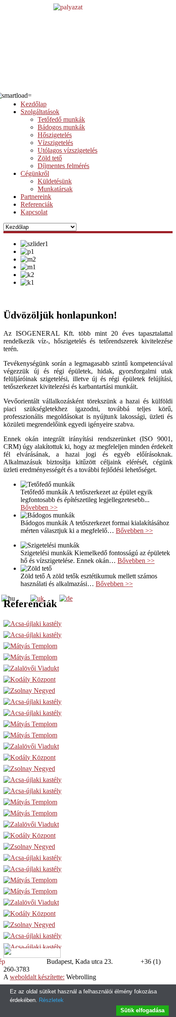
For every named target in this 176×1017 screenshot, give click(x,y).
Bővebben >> (39, 507)
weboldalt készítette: (37, 977)
